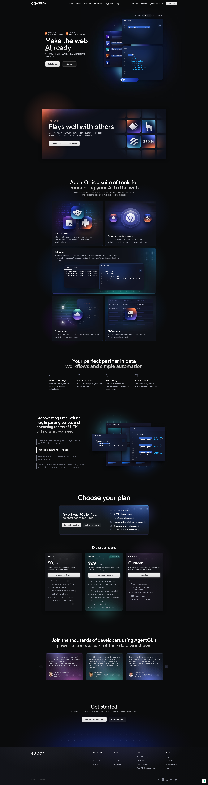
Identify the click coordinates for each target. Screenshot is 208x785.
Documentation (142, 764)
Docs (71, 4)
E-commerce (137, 15)
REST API (66, 334)
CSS (75, 267)
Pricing (78, 4)
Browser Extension (120, 757)
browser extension (131, 239)
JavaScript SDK (98, 760)
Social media (157, 15)
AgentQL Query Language (146, 768)
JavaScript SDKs (79, 239)
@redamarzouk (140, 676)
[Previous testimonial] (41, 666)
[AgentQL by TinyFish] (38, 4)
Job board (147, 15)
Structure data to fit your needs (53, 450)
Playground (109, 4)
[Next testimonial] (166, 666)
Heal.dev (57, 676)
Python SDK (97, 757)
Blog (117, 4)
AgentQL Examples (143, 757)
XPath (68, 267)
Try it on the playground (118, 337)
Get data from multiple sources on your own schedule (57, 457)
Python (65, 239)
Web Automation (171, 764)
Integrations (98, 4)
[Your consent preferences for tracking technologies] (204, 781)
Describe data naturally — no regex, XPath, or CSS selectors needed (59, 441)
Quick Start (87, 4)
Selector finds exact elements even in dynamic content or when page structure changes (61, 465)
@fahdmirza (98, 676)
